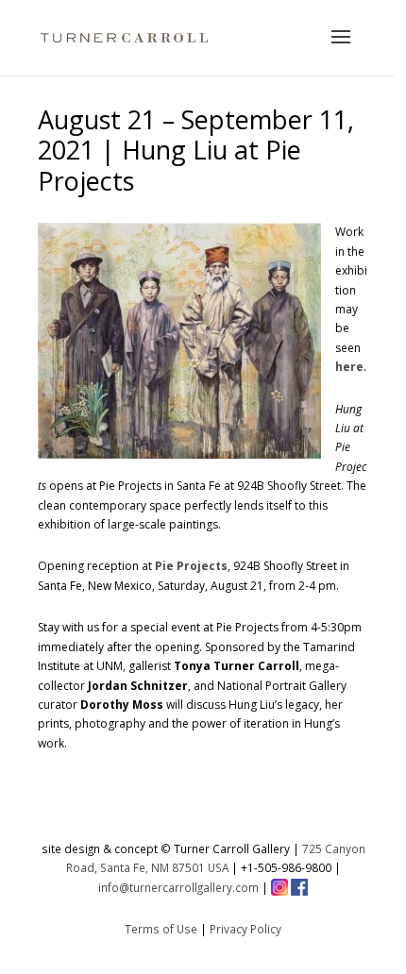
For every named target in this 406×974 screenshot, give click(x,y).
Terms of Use (161, 928)
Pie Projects (191, 566)
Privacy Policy (245, 928)
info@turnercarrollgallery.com (178, 887)
